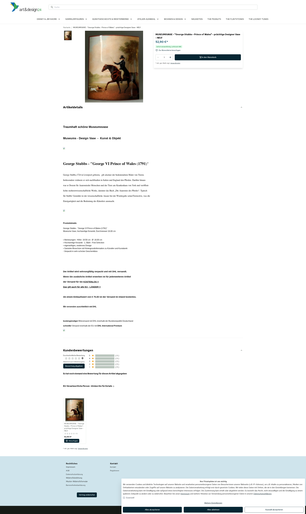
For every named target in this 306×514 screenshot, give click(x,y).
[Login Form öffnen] (285, 7)
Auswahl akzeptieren (274, 509)
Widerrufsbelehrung (74, 478)
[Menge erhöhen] (170, 57)
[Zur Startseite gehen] (25, 7)
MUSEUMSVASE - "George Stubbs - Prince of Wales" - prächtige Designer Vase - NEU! (74, 427)
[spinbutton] (164, 57)
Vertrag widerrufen (87, 495)
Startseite (66, 27)
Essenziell (130, 497)
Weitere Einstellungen (213, 503)
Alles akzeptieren (152, 509)
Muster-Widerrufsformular (77, 481)
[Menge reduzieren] (158, 57)
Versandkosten (175, 63)
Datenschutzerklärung (262, 493)
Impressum (185, 493)
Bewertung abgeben (74, 366)
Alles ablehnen (213, 509)
